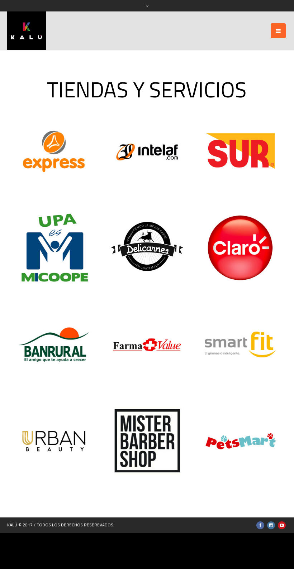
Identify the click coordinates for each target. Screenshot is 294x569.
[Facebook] (260, 525)
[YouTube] (282, 525)
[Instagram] (271, 525)
